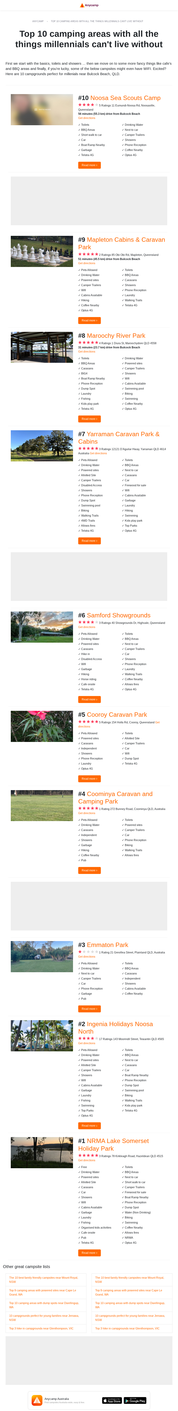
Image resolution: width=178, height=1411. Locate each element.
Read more (89, 165)
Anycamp (38, 21)
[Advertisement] (89, 201)
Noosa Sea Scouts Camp (125, 97)
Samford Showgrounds (119, 615)
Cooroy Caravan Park (117, 714)
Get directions (86, 118)
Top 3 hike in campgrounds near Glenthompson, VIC (41, 1328)
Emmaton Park (107, 944)
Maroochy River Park (116, 335)
